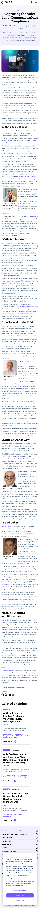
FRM (12, 831)
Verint (3, 164)
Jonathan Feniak (7, 670)
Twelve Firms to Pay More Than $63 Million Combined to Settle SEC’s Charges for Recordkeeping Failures (18, 461)
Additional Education (9, 851)
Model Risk (16, 736)
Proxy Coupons (13, 582)
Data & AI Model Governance (15, 737)
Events (4, 848)
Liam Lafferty (6, 527)
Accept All (20, 895)
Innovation (7, 775)
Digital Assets (8, 814)
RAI (7, 838)
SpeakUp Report (23, 233)
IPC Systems (25, 281)
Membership (6, 841)
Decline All (20, 900)
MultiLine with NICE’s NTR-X (15, 386)
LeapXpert (5, 331)
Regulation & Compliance (16, 687)
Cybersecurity (8, 734)
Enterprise (15, 775)
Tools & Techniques (21, 777)
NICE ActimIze (18, 416)
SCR (15, 834)
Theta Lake (28, 366)
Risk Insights (6, 844)
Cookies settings (20, 890)
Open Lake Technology (24, 307)
